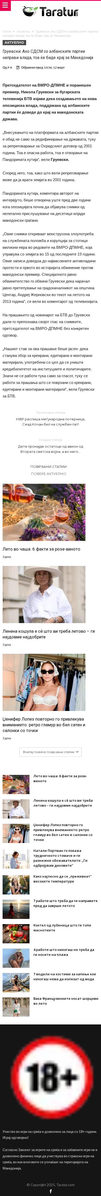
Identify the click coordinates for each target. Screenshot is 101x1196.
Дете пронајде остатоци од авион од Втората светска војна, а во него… (50, 446)
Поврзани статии (49, 467)
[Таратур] (50, 6)
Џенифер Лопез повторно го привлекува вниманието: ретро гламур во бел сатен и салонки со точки (44, 724)
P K (10, 67)
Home (7, 31)
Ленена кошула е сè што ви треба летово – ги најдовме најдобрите (49, 634)
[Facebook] (50, 1191)
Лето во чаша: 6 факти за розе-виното (41, 549)
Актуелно (23, 31)
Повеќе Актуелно (48, 474)
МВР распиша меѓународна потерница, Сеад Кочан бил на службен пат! (50, 418)
